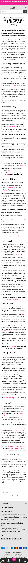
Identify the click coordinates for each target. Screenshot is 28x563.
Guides (12, 18)
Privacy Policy (18, 555)
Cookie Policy (4, 557)
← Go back (4, 492)
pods (5, 146)
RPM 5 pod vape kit (8, 331)
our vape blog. (15, 391)
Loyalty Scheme (18, 554)
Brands (6, 18)
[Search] (25, 11)
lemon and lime (20, 430)
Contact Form (17, 531)
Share (15, 495)
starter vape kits (10, 187)
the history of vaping (16, 85)
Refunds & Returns (8, 554)
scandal (19, 254)
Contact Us (7, 552)
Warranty (12, 557)
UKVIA (11, 410)
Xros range (22, 143)
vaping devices (15, 517)
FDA (23, 314)
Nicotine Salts (9, 519)
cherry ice (11, 430)
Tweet (10, 495)
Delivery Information (17, 552)
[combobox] (12, 11)
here (9, 170)
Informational (19, 18)
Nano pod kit (22, 165)
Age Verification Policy (21, 557)
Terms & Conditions (9, 555)
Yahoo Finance (12, 126)
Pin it (20, 495)
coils (23, 93)
